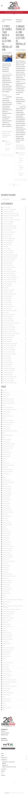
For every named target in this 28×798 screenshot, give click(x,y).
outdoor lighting (6, 497)
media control (6, 578)
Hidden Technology (7, 620)
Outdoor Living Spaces (8, 556)
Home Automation (7, 252)
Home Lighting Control (21, 160)
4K (3, 475)
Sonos (4, 460)
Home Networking (7, 265)
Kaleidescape (6, 567)
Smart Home (5, 396)
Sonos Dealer (6, 360)
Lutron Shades (6, 304)
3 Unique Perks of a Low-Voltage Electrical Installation (21, 36)
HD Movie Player (6, 565)
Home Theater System (8, 279)
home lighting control (7, 574)
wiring (4, 703)
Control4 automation (7, 550)
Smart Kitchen (6, 358)
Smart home (5, 529)
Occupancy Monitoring (8, 327)
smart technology (6, 694)
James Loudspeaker (7, 492)
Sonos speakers (6, 535)
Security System (6, 586)
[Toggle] (26, 207)
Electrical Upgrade (7, 149)
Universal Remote (7, 544)
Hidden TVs (6, 248)
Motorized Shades (7, 318)
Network (4, 705)
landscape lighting (7, 495)
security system (6, 654)
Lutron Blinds (6, 298)
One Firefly (11, 792)
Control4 (4, 390)
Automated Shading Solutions (10, 213)
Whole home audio (7, 522)
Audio (4, 433)
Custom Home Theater (8, 232)
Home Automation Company (9, 254)
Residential (5, 630)
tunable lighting (6, 690)
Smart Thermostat (7, 707)
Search (23, 199)
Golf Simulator (6, 244)
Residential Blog (7, 341)
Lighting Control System (8, 294)
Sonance (5, 458)
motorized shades (7, 688)
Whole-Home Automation (9, 382)
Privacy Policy (21, 792)
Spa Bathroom (6, 366)
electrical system (6, 552)
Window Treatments (7, 675)
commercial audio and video (9, 576)
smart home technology (8, 512)
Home (2, 753)
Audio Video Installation (8, 209)
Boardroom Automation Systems (10, 219)
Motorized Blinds (7, 316)
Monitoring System (7, 542)
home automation (7, 507)
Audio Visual (6, 207)
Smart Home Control (8, 347)
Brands (3, 771)
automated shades (7, 499)
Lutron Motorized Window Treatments (11, 609)
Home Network (6, 263)
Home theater (6, 501)
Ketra (4, 437)
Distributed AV (6, 236)
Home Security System (8, 267)
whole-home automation (8, 692)
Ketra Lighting (6, 283)
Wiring (7, 141)
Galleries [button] (3, 769)
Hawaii (4, 246)
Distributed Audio (7, 234)
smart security (6, 559)
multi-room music (7, 533)
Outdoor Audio (6, 450)
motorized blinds (6, 503)
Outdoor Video (6, 569)
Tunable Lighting (7, 372)
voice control (5, 520)
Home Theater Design (8, 273)
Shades (4, 477)
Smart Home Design (7, 589)
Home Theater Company (8, 271)
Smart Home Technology (9, 353)
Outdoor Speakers (7, 337)
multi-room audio (6, 531)
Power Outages (6, 339)
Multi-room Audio (6, 601)
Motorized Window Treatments (10, 323)
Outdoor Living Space (8, 335)
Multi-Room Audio (7, 454)
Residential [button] (4, 757)
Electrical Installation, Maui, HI (9, 53)
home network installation (8, 647)
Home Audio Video (7, 250)
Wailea (4, 658)
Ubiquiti (4, 595)
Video (4, 709)
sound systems (6, 684)
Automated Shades (7, 211)
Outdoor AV (5, 603)
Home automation (7, 701)
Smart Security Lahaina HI (9, 561)
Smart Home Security (8, 351)
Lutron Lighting (6, 302)
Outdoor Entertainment (8, 331)
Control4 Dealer (6, 230)
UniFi (4, 597)
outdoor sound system (8, 662)
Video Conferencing (7, 626)
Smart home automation (8, 445)
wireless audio (6, 537)
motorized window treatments (9, 686)
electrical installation (7, 73)
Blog (2, 773)
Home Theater (6, 269)
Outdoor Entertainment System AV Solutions (13, 599)
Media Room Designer (8, 314)
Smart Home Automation (8, 143)
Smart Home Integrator (8, 349)
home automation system (8, 465)
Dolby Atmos (5, 518)
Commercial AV (6, 463)
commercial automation (8, 416)
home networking (7, 643)
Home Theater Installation (9, 277)
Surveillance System (8, 370)
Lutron (4, 405)
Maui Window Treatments (9, 310)
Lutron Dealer (6, 300)
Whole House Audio (7, 378)
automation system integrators (10, 679)
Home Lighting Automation (9, 611)
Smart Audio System (7, 637)
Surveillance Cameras (8, 368)
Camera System (6, 584)
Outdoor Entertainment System (10, 333)
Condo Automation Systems (9, 766)
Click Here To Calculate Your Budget (14, 12)
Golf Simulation (6, 242)
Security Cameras (7, 490)
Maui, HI (5, 312)
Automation (5, 484)
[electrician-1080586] (7, 58)
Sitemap (15, 792)
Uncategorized (6, 374)
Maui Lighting (6, 308)
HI (3, 660)
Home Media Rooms (7, 261)
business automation (7, 524)
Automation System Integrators (10, 215)
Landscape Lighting (7, 289)
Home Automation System (21, 167)
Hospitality (5, 765)
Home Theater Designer (8, 275)
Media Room (5, 622)
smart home (22, 81)
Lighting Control (7, 292)
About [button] (2, 755)
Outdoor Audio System (8, 329)
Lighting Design (6, 296)
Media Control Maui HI (7, 580)
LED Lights (5, 514)
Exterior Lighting (6, 441)
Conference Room (7, 624)
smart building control (7, 548)
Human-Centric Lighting (8, 617)
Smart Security (6, 473)
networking (5, 467)
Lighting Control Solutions (8, 613)
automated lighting (7, 652)
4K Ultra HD (5, 563)
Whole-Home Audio (7, 380)
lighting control (6, 413)
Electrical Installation (7, 52)
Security (4, 527)
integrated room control (8, 546)
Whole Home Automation (9, 376)
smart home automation (8, 420)
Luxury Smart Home (7, 306)
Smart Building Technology (9, 343)
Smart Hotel (6, 356)
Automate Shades (7, 615)
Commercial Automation (8, 225)
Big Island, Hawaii (7, 217)
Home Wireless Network (8, 281)
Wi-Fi (4, 645)
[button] (2, 5)
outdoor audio (6, 664)
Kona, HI (5, 287)
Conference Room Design (9, 228)
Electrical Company (7, 582)
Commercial (4, 759)
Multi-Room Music (7, 325)
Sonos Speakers (7, 362)
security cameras (6, 656)
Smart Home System (7, 671)
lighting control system (8, 650)
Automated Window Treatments (10, 430)
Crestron (4, 628)
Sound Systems (6, 364)
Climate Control (6, 223)
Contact (3, 775)
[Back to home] (14, 5)
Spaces (4, 763)
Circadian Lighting (7, 221)
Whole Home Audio (7, 488)
